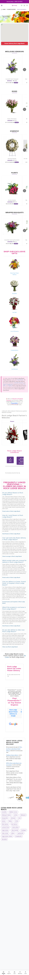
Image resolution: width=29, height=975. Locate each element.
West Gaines (5, 824)
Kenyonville (5, 818)
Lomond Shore (5, 827)
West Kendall (15, 830)
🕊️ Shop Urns (10, 460)
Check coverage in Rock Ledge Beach (12, 556)
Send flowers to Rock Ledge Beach (11, 533)
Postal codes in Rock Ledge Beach (11, 511)
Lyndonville (20, 833)
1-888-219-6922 (18, 1)
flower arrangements (8, 384)
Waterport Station (6, 815)
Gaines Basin (15, 827)
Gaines (3, 821)
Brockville (4, 839)
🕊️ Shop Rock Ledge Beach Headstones (22, 461)
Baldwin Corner (13, 812)
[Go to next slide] (24, 69)
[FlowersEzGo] (14, 5)
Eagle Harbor (5, 830)
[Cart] (24, 5)
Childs (16, 821)
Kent (19, 818)
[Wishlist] (22, 5)
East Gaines (14, 824)
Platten (10, 821)
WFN (4, 385)
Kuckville (4, 812)
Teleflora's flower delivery (12, 755)
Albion (12, 833)
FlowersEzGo (20, 379)
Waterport (23, 815)
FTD (24, 384)
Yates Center (5, 833)
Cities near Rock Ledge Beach (10, 646)
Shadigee (23, 830)
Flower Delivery (11, 9)
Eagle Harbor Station (7, 836)
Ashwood (13, 818)
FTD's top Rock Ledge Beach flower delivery (14, 748)
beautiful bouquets (19, 382)
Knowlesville (18, 836)
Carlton (16, 815)
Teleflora (10, 385)
